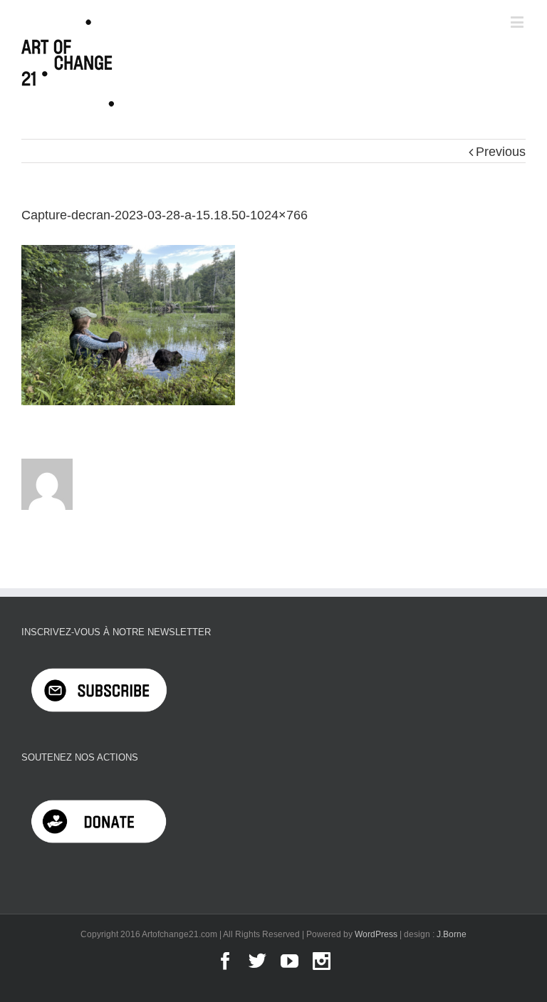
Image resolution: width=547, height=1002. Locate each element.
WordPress (376, 934)
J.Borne (452, 934)
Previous (501, 152)
